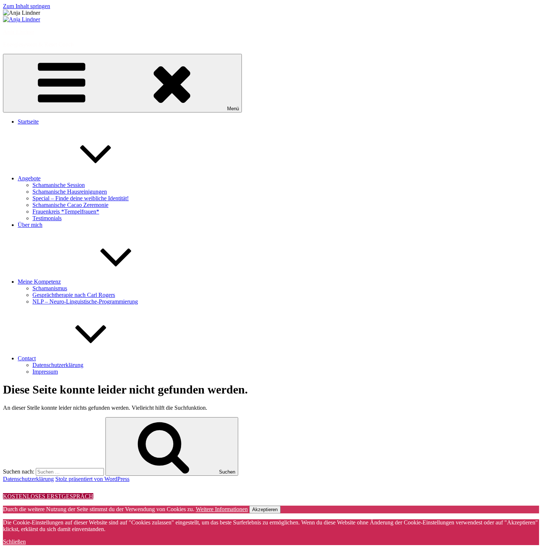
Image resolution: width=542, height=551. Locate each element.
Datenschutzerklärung (57, 365)
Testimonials (47, 218)
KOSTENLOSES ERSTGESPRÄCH (48, 496)
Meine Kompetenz (39, 281)
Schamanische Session (58, 185)
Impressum (45, 371)
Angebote (29, 178)
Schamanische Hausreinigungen (69, 191)
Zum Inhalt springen (26, 6)
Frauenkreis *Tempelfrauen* (65, 211)
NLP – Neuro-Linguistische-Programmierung (85, 301)
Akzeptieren (265, 509)
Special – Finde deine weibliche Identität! (80, 198)
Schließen (14, 541)
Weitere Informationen (222, 509)
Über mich (30, 225)
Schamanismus (49, 288)
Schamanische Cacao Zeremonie (70, 205)
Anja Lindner (18, 32)
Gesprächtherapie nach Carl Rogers (73, 295)
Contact (27, 358)
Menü (233, 108)
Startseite (28, 121)
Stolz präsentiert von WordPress (92, 479)
